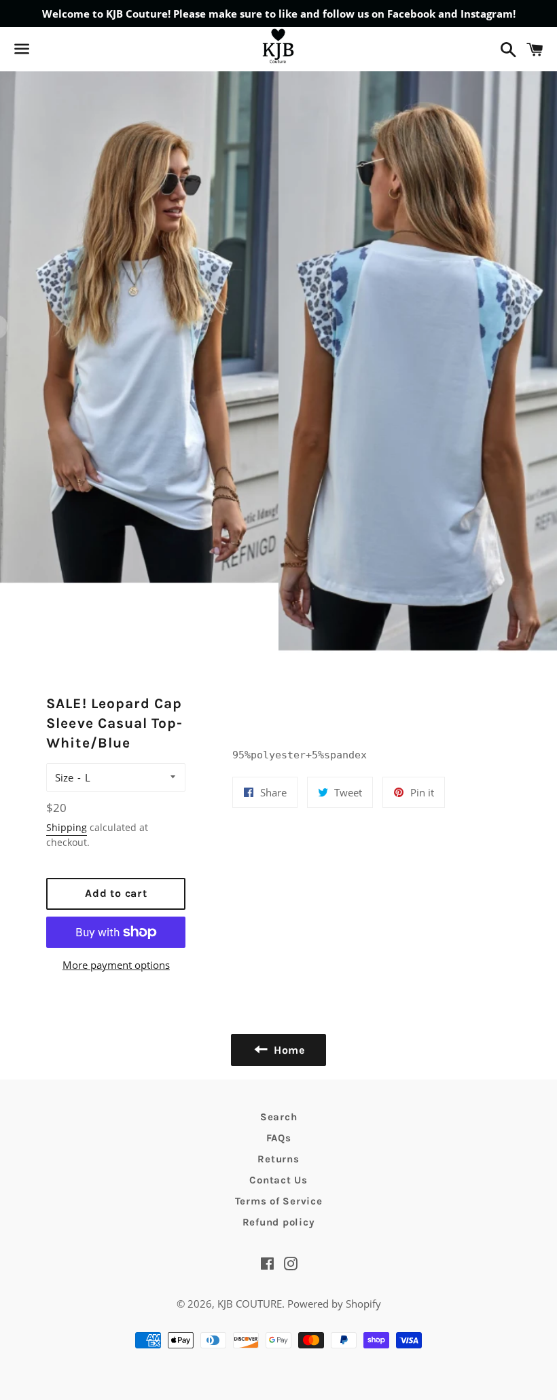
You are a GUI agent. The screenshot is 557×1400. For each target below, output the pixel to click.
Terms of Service (279, 1201)
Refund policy (278, 1222)
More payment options (116, 965)
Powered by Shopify (334, 1303)
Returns (278, 1159)
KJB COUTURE (249, 1303)
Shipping (66, 827)
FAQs (278, 1138)
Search (279, 1117)
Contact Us (278, 1180)
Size (64, 777)
